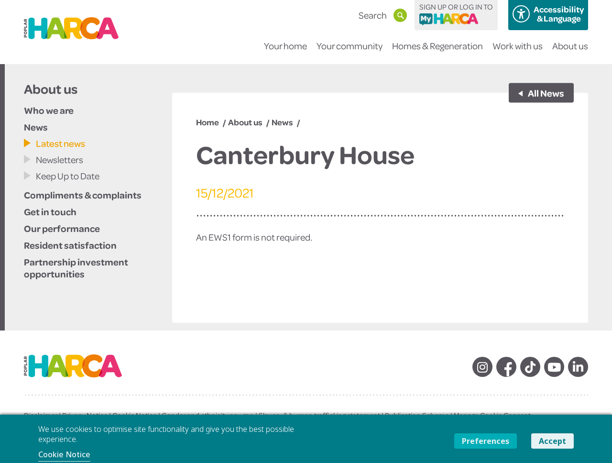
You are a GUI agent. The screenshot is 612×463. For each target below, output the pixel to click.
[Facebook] (506, 367)
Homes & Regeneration (437, 46)
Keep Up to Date (67, 176)
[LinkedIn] (578, 367)
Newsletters (59, 159)
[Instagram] (482, 367)
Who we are (49, 110)
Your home (285, 46)
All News (545, 93)
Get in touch (50, 211)
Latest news (60, 143)
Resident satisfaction (70, 245)
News (36, 127)
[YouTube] (554, 367)
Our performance (62, 228)
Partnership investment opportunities (76, 267)
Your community (349, 46)
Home (207, 122)
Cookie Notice (64, 454)
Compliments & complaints (83, 194)
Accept (552, 441)
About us (570, 46)
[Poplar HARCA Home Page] (82, 374)
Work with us (517, 46)
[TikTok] (530, 367)
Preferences (485, 441)
